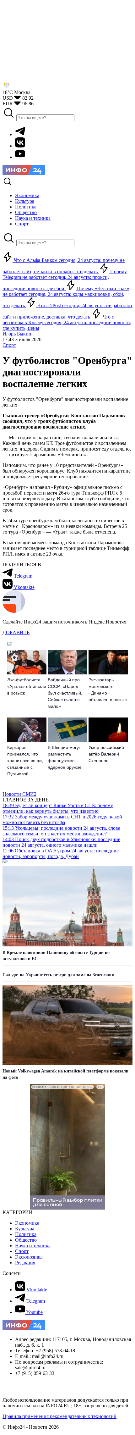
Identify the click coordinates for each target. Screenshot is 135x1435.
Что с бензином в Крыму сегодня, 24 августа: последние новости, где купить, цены (67, 322)
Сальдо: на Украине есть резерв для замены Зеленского (58, 974)
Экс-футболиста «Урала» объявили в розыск (26, 686)
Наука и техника (33, 1245)
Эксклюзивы (29, 1257)
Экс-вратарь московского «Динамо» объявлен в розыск (108, 689)
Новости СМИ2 (19, 794)
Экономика (27, 1223)
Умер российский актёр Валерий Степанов (106, 754)
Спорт (9, 345)
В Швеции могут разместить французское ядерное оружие (65, 757)
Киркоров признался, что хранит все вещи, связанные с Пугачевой (25, 760)
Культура (24, 1228)
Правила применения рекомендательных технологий (59, 1416)
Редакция (25, 1262)
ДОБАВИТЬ (16, 632)
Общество (26, 1240)
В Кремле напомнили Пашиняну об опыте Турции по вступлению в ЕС (56, 955)
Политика (25, 1234)
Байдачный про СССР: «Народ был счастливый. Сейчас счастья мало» (65, 693)
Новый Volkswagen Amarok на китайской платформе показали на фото (65, 1074)
